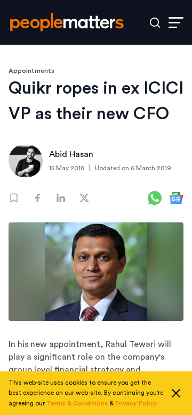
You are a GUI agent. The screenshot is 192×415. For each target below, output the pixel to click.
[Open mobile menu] (176, 22)
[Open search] (155, 23)
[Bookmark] (14, 198)
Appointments (31, 71)
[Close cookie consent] (176, 393)
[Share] (37, 198)
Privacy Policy (136, 403)
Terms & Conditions (77, 403)
